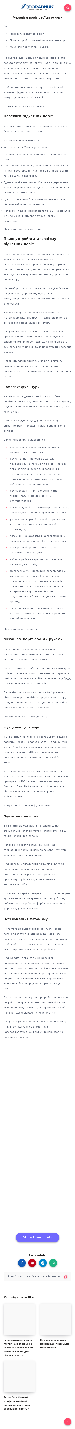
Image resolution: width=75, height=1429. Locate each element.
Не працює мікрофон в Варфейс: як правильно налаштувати (54, 1344)
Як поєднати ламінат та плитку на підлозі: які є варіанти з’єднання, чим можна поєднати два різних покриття (18, 1348)
